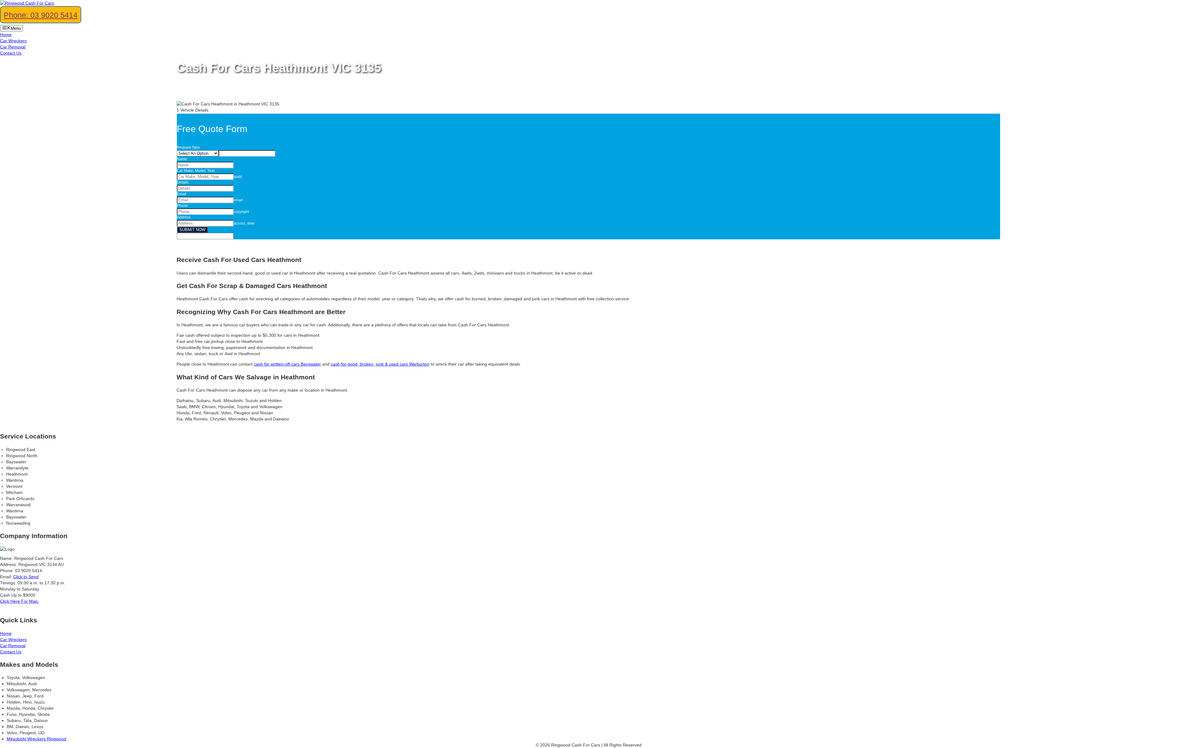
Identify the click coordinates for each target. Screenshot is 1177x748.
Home (6, 34)
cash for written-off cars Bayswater (287, 364)
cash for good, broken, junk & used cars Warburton (380, 364)
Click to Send (26, 576)
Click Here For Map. (19, 601)
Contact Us (10, 53)
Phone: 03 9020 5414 (41, 15)
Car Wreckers (13, 40)
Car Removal (12, 46)
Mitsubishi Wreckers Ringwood (36, 738)
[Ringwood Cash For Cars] (27, 3)
